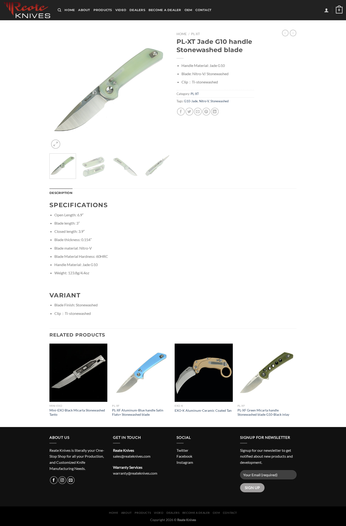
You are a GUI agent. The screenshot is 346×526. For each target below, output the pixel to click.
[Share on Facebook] (181, 111)
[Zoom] (55, 144)
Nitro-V (204, 101)
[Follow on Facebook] (54, 480)
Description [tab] (60, 193)
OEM (188, 10)
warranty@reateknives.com (135, 473)
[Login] (326, 10)
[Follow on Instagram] (62, 480)
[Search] (59, 10)
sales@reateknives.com (131, 456)
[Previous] (57, 90)
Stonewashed (219, 101)
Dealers (137, 10)
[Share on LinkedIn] (215, 111)
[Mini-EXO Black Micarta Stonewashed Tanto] (78, 373)
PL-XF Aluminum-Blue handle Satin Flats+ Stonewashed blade (137, 412)
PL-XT (195, 34)
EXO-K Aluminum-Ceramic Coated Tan (203, 410)
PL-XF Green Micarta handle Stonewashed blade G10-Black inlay (263, 412)
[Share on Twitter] (189, 111)
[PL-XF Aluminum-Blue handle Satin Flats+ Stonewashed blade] (141, 373)
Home (69, 10)
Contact (203, 10)
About (84, 10)
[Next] (161, 90)
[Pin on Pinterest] (206, 111)
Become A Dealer (165, 10)
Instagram (185, 462)
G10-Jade (191, 101)
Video (120, 10)
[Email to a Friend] (198, 111)
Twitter (182, 450)
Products (102, 10)
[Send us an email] (71, 480)
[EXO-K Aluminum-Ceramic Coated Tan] (204, 373)
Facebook (184, 456)
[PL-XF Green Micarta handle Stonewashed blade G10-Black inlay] (266, 373)
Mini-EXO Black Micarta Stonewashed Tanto (77, 412)
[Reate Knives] (27, 10)
